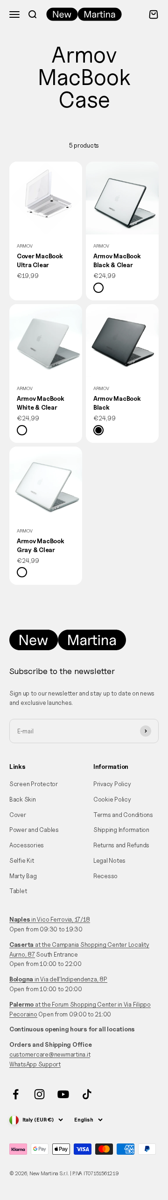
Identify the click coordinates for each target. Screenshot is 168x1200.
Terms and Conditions (123, 814)
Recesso (105, 876)
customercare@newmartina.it (49, 1054)
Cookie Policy (112, 799)
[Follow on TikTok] (87, 1094)
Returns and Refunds (121, 845)
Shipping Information (121, 829)
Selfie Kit (21, 860)
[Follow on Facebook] (15, 1094)
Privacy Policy (112, 784)
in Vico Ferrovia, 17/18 (49, 919)
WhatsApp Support (35, 1064)
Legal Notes (109, 860)
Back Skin (22, 799)
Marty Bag (23, 876)
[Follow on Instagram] (39, 1094)
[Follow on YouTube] (63, 1094)
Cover (17, 814)
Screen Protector (33, 784)
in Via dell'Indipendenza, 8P (58, 979)
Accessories (26, 845)
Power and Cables (34, 829)
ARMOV (25, 246)
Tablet (18, 891)
